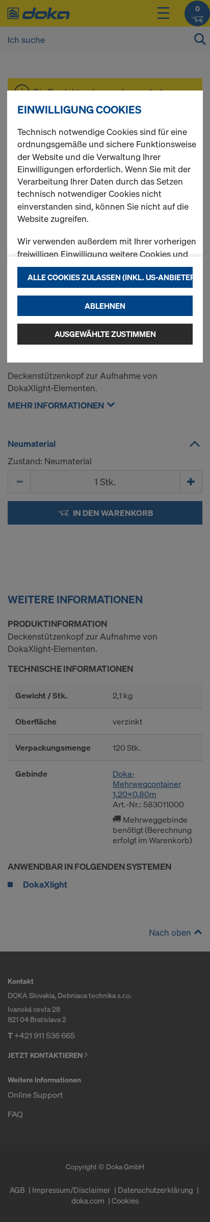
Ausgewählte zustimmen (105, 334)
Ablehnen (105, 306)
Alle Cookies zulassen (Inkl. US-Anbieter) (110, 277)
